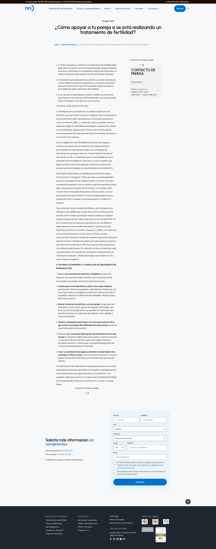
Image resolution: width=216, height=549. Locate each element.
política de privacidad (126, 468)
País (114, 425)
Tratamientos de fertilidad (60, 8)
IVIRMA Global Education (87, 524)
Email (115, 452)
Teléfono (130, 443)
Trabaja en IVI (83, 530)
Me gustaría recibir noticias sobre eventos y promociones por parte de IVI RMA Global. (141, 472)
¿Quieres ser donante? (55, 530)
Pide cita (179, 8)
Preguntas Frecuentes (54, 534)
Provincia (116, 434)
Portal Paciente (174, 2)
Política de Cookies (117, 520)
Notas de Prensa (69, 44)
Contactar (140, 482)
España (186, 2)
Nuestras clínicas (122, 8)
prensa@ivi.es (141, 89)
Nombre (116, 415)
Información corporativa (87, 520)
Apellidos (144, 415)
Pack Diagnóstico (52, 527)
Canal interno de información (121, 523)
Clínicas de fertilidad (54, 524)
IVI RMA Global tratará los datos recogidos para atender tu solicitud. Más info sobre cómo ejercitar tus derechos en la (140, 465)
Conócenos (153, 8)
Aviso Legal (114, 516)
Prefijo (115, 443)
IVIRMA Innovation (85, 527)
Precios (107, 8)
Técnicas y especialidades (88, 8)
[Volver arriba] (188, 501)
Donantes (139, 8)
